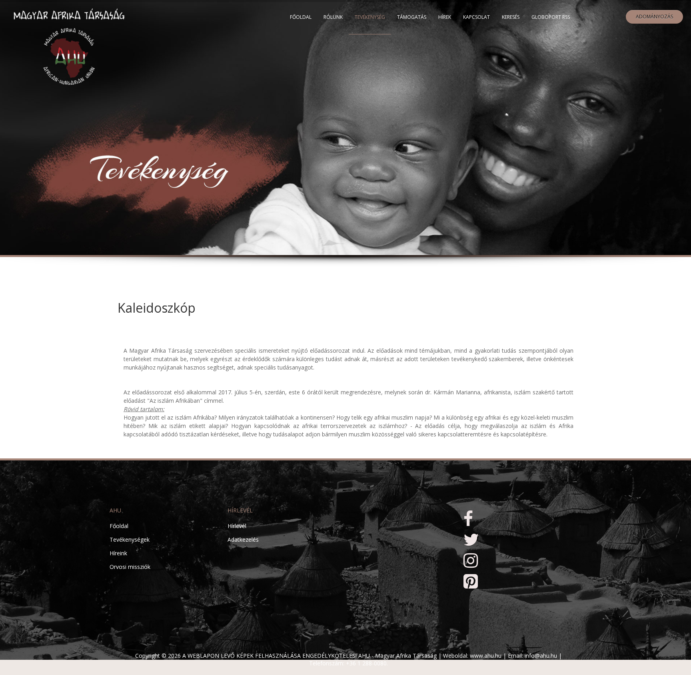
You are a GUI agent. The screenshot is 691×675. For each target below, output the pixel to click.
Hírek (444, 17)
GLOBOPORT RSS (550, 17)
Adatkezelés (243, 539)
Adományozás (654, 16)
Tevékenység (370, 17)
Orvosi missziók (130, 567)
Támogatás (411, 17)
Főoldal (301, 17)
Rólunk (333, 17)
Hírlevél (237, 526)
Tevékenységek (130, 539)
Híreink (118, 553)
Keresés (510, 17)
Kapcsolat (476, 17)
